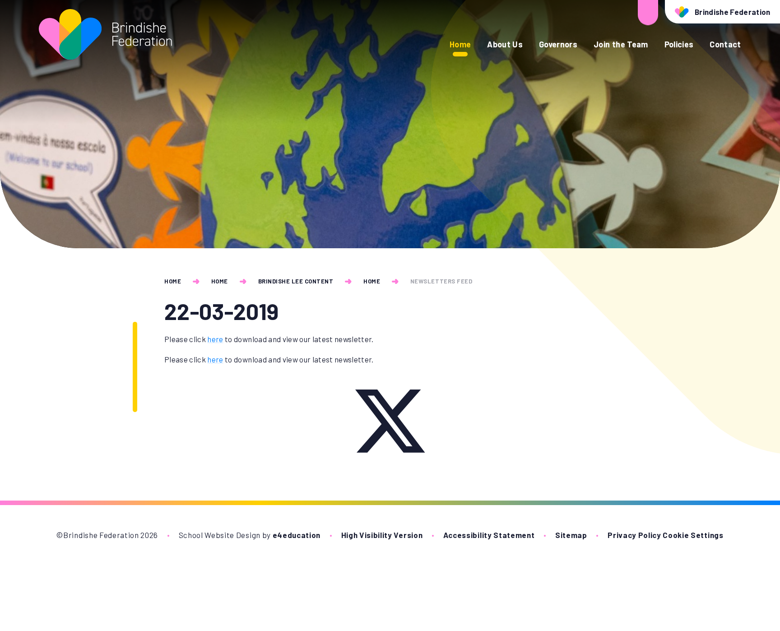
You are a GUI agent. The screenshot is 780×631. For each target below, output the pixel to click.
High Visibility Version (382, 534)
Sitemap (571, 534)
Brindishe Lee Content (296, 281)
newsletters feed (441, 281)
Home (172, 281)
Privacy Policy (634, 534)
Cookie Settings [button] (693, 534)
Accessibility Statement (489, 534)
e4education (296, 534)
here (215, 338)
